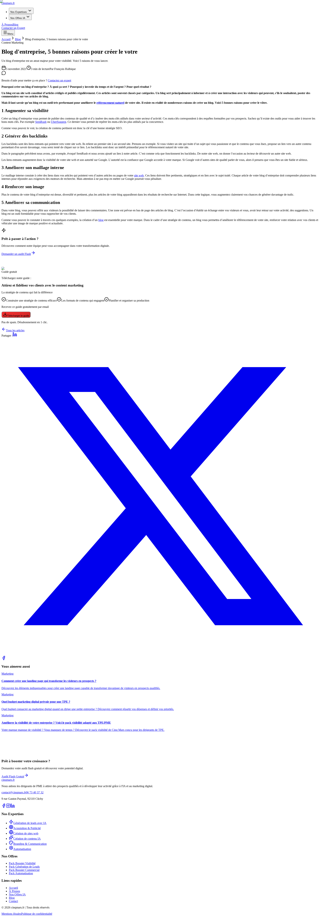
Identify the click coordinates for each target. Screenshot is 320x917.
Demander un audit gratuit (16, 754)
